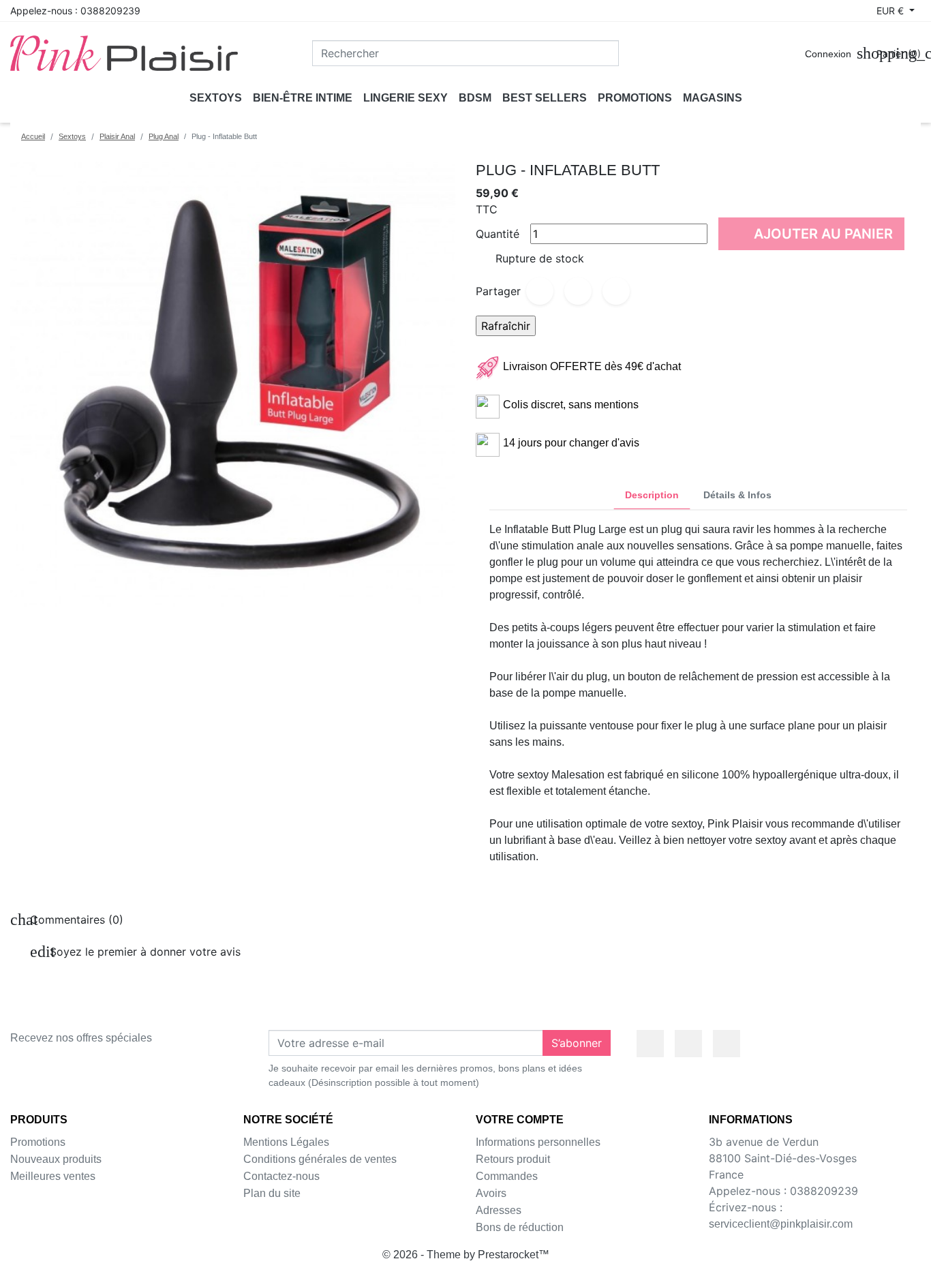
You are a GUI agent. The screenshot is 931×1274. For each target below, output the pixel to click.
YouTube (688, 1043)
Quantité (497, 234)
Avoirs (491, 1193)
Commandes (507, 1176)
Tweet (578, 291)
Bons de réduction (520, 1227)
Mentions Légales (286, 1142)
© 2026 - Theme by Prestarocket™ (465, 1254)
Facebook (650, 1043)
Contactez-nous (281, 1176)
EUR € (891, 10)
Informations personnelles (538, 1142)
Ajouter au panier (813, 233)
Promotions (37, 1142)
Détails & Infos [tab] (737, 494)
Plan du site (272, 1193)
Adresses (498, 1210)
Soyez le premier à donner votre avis (135, 951)
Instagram (726, 1043)
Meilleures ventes (52, 1176)
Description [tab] (652, 494)
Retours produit (513, 1159)
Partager (539, 291)
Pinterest (616, 291)
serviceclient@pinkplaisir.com (781, 1224)
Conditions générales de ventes (320, 1159)
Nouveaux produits (56, 1159)
